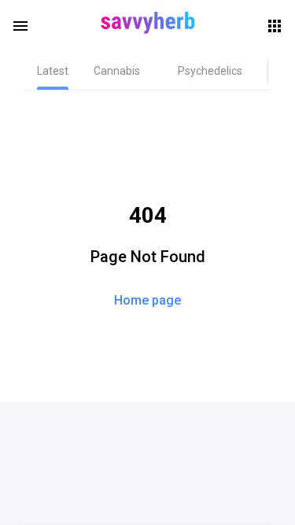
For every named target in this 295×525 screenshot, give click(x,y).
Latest (52, 71)
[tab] (52, 71)
